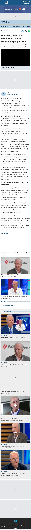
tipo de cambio (15, 26)
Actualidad (6, 30)
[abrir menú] (2, 3)
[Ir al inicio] (6, 2)
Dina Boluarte (5, 26)
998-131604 (26, 3)
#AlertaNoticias (26, 1)
